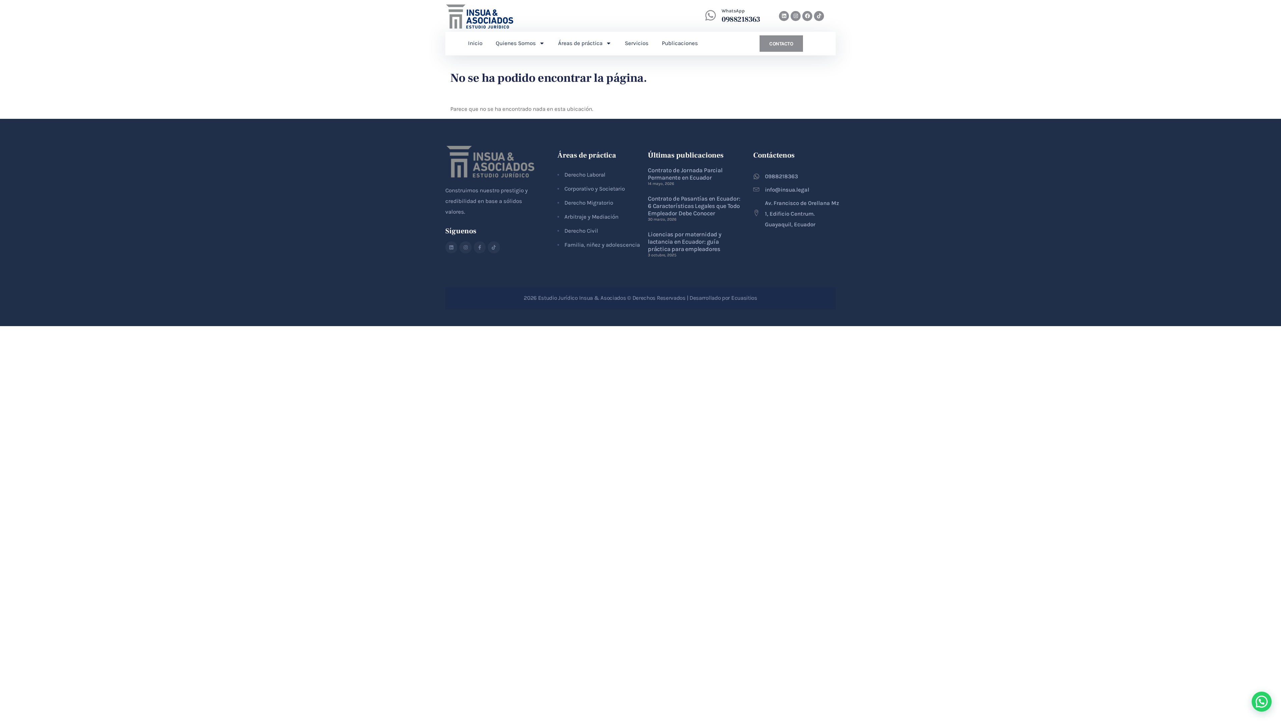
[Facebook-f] (480, 247)
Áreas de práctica (580, 43)
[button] (1262, 702)
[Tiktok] (819, 16)
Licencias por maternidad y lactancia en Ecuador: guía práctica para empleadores (685, 242)
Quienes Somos (516, 43)
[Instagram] (796, 16)
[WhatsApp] (711, 15)
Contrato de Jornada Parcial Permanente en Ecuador (685, 174)
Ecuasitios (744, 297)
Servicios (637, 43)
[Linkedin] (784, 16)
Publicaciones (680, 43)
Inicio (475, 43)
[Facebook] (807, 16)
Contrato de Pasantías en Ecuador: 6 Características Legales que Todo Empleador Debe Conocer (694, 206)
